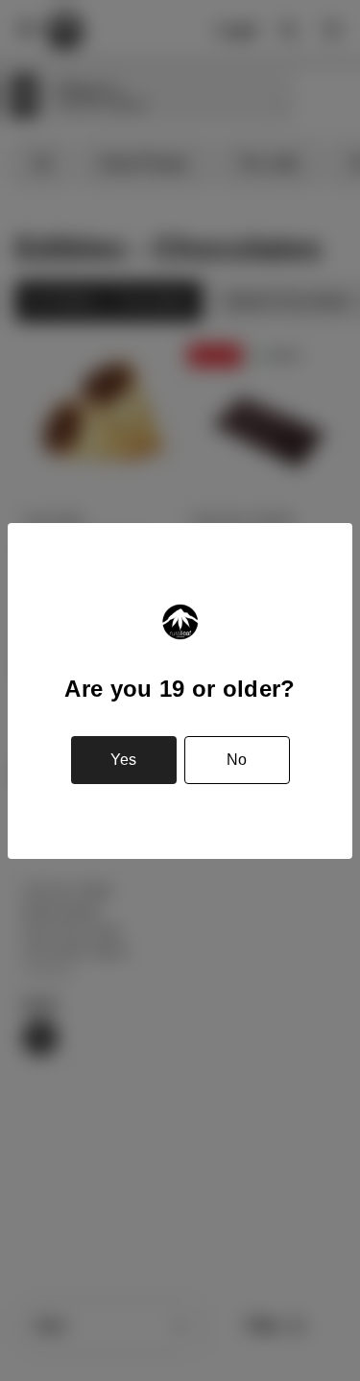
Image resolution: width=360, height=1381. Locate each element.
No (237, 759)
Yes (123, 759)
